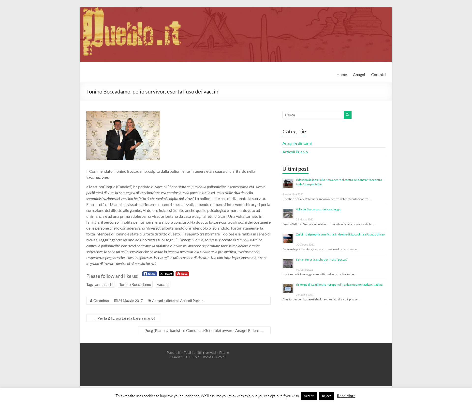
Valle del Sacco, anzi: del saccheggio (318, 209)
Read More (346, 395)
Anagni (359, 74)
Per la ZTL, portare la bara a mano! (124, 318)
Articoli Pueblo (192, 300)
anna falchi (104, 284)
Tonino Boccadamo (135, 284)
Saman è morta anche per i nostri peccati (321, 259)
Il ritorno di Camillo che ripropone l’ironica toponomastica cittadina (339, 284)
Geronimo (101, 300)
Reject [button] (326, 396)
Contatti (378, 74)
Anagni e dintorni (165, 300)
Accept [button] (309, 396)
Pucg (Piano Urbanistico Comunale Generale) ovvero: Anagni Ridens (204, 330)
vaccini (163, 284)
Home (342, 74)
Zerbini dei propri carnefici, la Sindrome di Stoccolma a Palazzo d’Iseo (340, 234)
